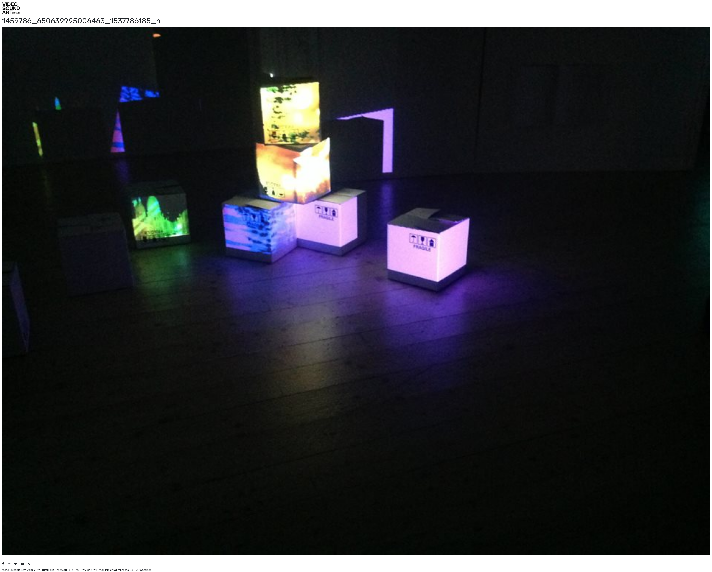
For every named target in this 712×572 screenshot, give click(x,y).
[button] (706, 8)
